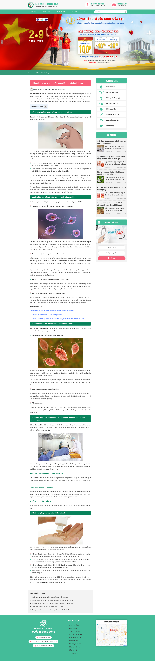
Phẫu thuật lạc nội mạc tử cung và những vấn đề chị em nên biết (52, 603)
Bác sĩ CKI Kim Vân (51, 89)
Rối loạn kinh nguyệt (75, 634)
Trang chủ (34, 11)
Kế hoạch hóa (73, 640)
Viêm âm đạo (73, 628)
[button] (125, 11)
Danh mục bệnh (61, 11)
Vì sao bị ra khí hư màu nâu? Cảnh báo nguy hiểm (46, 314)
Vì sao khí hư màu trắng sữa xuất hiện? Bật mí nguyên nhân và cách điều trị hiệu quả (57, 319)
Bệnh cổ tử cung (74, 631)
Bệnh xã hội (73, 650)
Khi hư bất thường (42, 73)
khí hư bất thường (58, 417)
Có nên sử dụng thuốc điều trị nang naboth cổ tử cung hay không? (53, 600)
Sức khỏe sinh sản (75, 647)
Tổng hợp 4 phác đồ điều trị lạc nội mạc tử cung (47, 606)
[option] (77, 42)
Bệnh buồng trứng (75, 637)
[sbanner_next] (153, 42)
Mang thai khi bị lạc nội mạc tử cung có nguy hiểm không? (50, 610)
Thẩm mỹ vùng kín (75, 644)
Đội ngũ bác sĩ (73, 653)
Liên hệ (84, 11)
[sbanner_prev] (2, 42)
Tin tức (74, 11)
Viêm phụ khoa (74, 625)
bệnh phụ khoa (48, 331)
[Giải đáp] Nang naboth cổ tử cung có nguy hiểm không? (50, 597)
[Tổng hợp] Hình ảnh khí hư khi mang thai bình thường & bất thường (52, 310)
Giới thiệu (46, 11)
